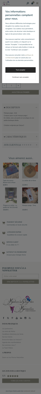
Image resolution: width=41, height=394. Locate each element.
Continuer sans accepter (20, 77)
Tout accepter (20, 70)
